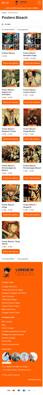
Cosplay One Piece (9, 287)
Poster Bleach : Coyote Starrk (29, 91)
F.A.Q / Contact (8, 328)
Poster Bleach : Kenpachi (29, 206)
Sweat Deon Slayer (9, 300)
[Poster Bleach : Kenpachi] (32, 193)
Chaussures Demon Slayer (12, 290)
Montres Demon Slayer (11, 303)
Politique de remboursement (13, 335)
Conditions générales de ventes (14, 331)
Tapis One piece (8, 296)
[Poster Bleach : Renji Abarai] (11, 230)
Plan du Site (6, 341)
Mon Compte (7, 322)
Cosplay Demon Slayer (11, 312)
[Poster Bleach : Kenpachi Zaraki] (11, 117)
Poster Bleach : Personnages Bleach (32, 167)
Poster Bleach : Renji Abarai (11, 242)
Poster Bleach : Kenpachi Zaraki (9, 130)
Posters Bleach (8, 53)
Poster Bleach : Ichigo (8, 206)
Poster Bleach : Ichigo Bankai (29, 130)
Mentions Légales (9, 338)
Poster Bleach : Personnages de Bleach (9, 168)
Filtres (8, 24)
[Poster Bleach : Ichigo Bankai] (32, 117)
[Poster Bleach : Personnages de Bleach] (11, 154)
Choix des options (10, 63)
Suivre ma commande (10, 344)
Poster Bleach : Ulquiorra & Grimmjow (8, 92)
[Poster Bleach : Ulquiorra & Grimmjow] (11, 78)
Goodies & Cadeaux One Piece (14, 293)
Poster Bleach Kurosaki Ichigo (30, 54)
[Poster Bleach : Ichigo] (11, 193)
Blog (3, 325)
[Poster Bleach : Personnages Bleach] (32, 154)
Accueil (4, 13)
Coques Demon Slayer (11, 306)
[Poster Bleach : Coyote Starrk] (32, 78)
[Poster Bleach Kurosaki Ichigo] (32, 41)
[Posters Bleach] (11, 41)
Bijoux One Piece (8, 309)
